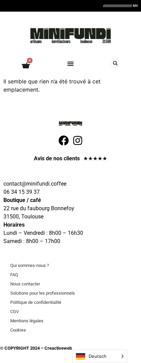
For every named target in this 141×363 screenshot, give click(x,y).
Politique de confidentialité (35, 302)
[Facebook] (63, 140)
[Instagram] (78, 140)
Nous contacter (25, 283)
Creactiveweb (57, 348)
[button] (115, 63)
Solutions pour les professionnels (42, 293)
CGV (14, 311)
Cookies (18, 330)
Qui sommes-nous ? (29, 265)
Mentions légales (26, 320)
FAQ (14, 274)
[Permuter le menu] (70, 63)
